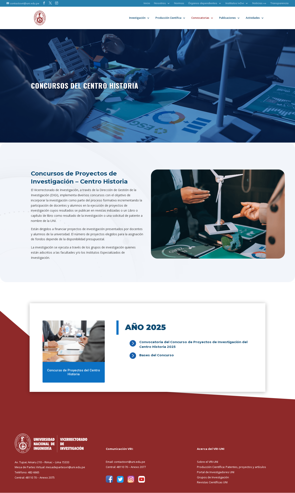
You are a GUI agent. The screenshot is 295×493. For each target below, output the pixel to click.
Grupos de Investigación (213, 477)
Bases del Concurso (156, 355)
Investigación (137, 18)
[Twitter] (120, 482)
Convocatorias (200, 18)
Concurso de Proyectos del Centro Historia (73, 372)
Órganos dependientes (202, 3)
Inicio (147, 3)
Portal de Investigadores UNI (215, 472)
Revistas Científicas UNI (212, 482)
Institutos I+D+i (234, 3)
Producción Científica (168, 18)
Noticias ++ (259, 3)
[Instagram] (130, 482)
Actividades (253, 18)
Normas (179, 3)
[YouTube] (141, 482)
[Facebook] (109, 482)
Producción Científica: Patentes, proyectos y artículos (231, 467)
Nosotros (160, 3)
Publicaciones (227, 18)
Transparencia (279, 3)
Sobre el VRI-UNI (207, 462)
